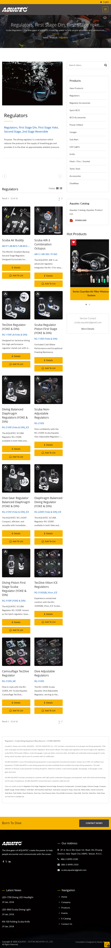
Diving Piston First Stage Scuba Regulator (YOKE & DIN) (14, 589)
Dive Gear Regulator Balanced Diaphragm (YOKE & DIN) (16, 502)
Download (80, 220)
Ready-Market (103, 942)
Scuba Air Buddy (13, 240)
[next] (60, 176)
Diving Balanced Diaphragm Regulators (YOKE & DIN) (15, 415)
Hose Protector (27, 793)
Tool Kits (85, 793)
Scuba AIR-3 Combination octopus (43, 244)
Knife (72, 154)
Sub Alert (74, 140)
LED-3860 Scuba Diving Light (16, 909)
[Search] (106, 65)
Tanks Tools (75, 169)
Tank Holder (17, 793)
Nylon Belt (77, 793)
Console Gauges (81, 786)
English (106, 2)
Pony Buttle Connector (64, 793)
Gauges (73, 132)
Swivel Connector (97, 790)
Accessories (75, 176)
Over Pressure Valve (48, 793)
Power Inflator (76, 125)
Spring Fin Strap (67, 790)
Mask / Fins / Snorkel (80, 161)
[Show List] (61, 188)
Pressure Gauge (92, 786)
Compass (102, 786)
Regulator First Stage (31, 786)
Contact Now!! (94, 823)
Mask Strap (101, 793)
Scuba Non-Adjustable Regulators (42, 413)
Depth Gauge (9, 790)
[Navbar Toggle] (105, 9)
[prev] (4, 176)
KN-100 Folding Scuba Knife (16, 921)
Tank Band (56, 790)
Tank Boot (8, 793)
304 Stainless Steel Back (43, 790)
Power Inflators (20, 790)
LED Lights (75, 147)
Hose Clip (77, 790)
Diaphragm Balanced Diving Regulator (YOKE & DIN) (48, 502)
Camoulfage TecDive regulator (15, 673)
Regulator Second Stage (47, 786)
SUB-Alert (30, 790)
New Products (76, 88)
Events (64, 913)
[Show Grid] (57, 188)
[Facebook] (3, 861)
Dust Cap (37, 793)
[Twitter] (6, 861)
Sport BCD (75, 110)
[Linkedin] (10, 861)
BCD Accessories (78, 117)
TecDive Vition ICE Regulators (46, 585)
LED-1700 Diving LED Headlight (17, 897)
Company (65, 902)
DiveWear (74, 183)
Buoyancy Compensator (65, 786)
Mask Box (92, 793)
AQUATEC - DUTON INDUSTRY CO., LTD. (35, 942)
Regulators (63, 38)
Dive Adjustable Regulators (44, 673)
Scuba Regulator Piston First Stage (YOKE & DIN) (45, 329)
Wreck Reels (85, 790)
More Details (87, 328)
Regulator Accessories (80, 103)
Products (53, 38)
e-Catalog (66, 919)
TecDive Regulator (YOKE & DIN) (14, 327)
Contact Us (20, 796)
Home (45, 38)
